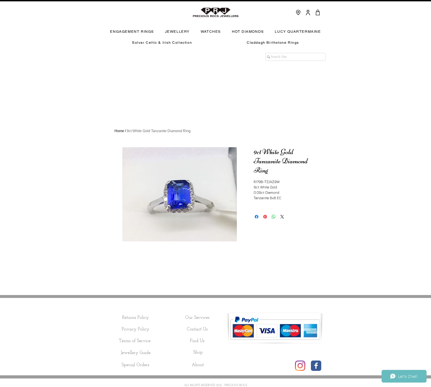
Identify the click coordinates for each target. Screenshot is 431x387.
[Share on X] (282, 216)
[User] (307, 12)
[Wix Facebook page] (316, 366)
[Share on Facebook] (256, 216)
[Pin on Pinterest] (265, 216)
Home (119, 131)
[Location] (298, 12)
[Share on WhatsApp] (273, 216)
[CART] (317, 12)
